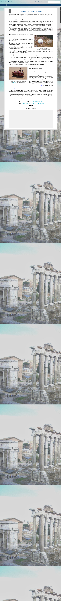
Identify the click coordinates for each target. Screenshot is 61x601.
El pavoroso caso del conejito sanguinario (31, 11)
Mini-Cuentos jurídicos (33, 103)
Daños (27, 103)
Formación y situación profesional (22, 4)
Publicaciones (32, 4)
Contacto (55, 4)
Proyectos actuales (49, 4)
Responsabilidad (41, 103)
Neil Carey (14, 82)
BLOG (8, 4)
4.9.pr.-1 (21, 92)
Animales (23, 103)
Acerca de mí (12, 4)
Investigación (38, 4)
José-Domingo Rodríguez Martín (37, 101)
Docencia (43, 4)
